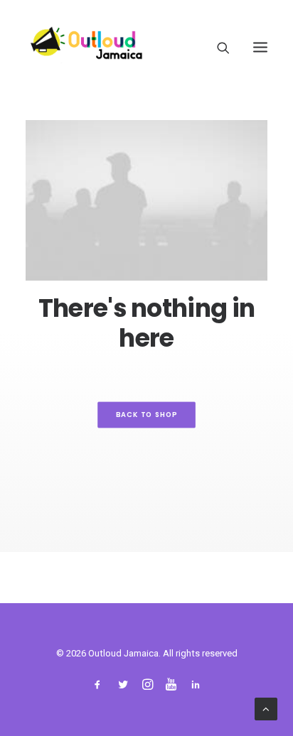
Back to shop (147, 415)
